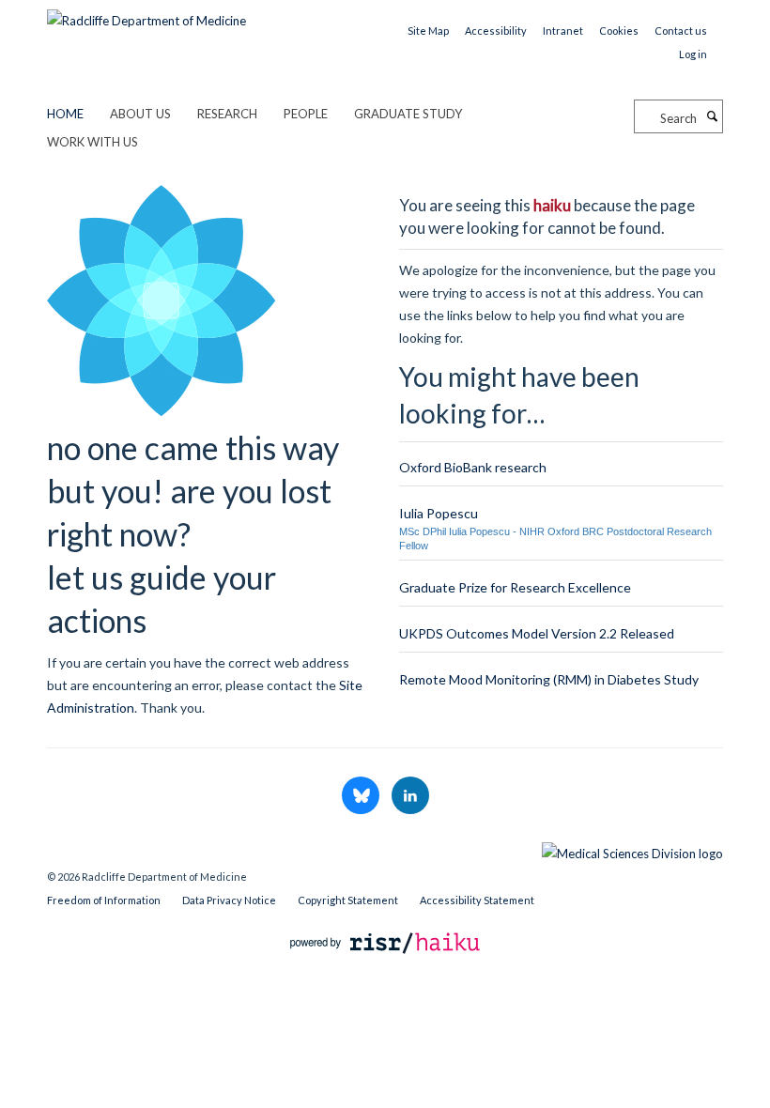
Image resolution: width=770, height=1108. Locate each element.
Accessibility (496, 30)
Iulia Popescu (438, 513)
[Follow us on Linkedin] (410, 796)
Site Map (428, 30)
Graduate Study (408, 113)
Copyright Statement (348, 900)
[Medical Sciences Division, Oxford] (385, 849)
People (306, 113)
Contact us (680, 30)
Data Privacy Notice (229, 900)
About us (140, 113)
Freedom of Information (104, 900)
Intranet (563, 30)
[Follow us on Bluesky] (362, 796)
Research (227, 113)
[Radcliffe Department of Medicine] (146, 14)
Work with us (92, 141)
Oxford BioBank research (473, 467)
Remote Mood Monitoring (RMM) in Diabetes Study (549, 679)
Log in (693, 54)
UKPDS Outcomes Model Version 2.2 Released (536, 633)
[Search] (711, 116)
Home (65, 113)
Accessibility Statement (477, 900)
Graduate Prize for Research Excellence (515, 587)
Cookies (619, 30)
